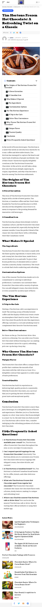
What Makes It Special (15, 99)
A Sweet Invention (15, 91)
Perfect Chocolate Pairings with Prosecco (18, 555)
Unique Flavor (14, 128)
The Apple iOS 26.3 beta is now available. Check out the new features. (26, 546)
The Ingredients (15, 103)
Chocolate (8, 10)
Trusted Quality (15, 132)
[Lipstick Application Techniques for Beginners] (7, 525)
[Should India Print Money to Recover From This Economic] (7, 575)
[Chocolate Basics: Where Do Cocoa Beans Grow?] (7, 565)
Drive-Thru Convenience (18, 118)
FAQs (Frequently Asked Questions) (21, 140)
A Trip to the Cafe (16, 115)
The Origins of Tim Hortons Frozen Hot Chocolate (20, 86)
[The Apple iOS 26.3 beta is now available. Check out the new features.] (7, 546)
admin (11, 37)
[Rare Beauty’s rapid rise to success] (7, 595)
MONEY (17, 577)
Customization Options (18, 107)
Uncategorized (19, 527)
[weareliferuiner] (21, 2)
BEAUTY (17, 597)
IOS (15, 550)
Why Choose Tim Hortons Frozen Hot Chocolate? (20, 123)
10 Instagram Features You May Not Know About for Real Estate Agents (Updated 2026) (27, 534)
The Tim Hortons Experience (18, 111)
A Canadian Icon (15, 95)
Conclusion (11, 136)
